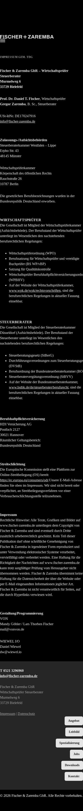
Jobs (76, 754)
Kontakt (73, 776)
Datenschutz (26, 714)
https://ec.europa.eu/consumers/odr (24, 480)
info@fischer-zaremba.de (17, 121)
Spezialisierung (69, 743)
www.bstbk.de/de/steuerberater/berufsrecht (38, 387)
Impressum (7, 714)
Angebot (73, 720)
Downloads (72, 765)
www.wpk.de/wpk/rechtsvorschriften (35, 290)
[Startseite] (27, 37)
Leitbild (74, 732)
